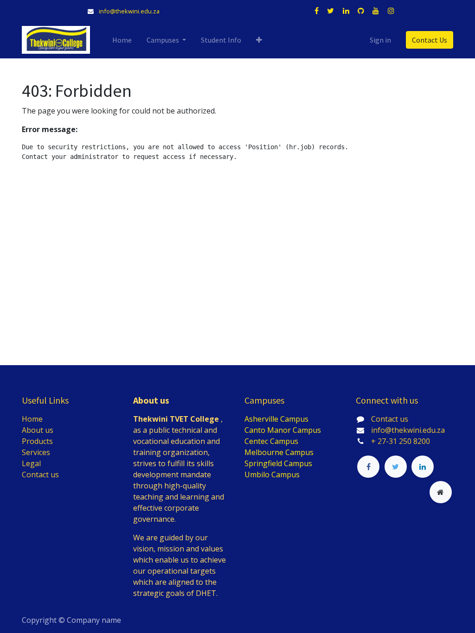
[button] (259, 40)
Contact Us (429, 39)
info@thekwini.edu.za (129, 11)
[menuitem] (122, 40)
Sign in (380, 39)
